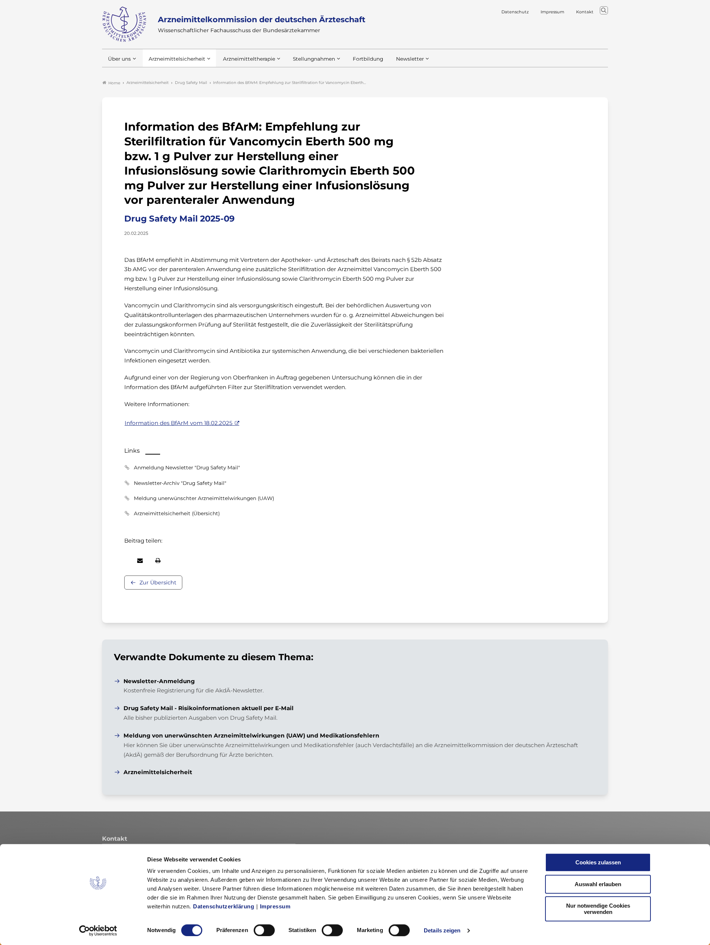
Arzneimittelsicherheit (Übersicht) (177, 513)
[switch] (264, 930)
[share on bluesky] (124, 560)
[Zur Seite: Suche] (604, 10)
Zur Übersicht (157, 582)
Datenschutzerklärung (223, 906)
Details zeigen (442, 930)
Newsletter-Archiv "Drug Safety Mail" (180, 483)
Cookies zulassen (598, 862)
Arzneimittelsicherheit (177, 59)
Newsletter (410, 59)
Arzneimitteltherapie (249, 59)
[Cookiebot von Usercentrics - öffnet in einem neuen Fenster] (98, 930)
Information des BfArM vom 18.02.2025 (179, 422)
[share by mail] (140, 560)
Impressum (275, 906)
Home (114, 83)
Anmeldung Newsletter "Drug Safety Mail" (187, 467)
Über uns (119, 59)
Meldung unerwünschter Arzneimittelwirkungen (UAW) (204, 498)
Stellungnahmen (314, 59)
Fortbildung (368, 59)
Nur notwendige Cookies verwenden (598, 908)
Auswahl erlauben (598, 884)
